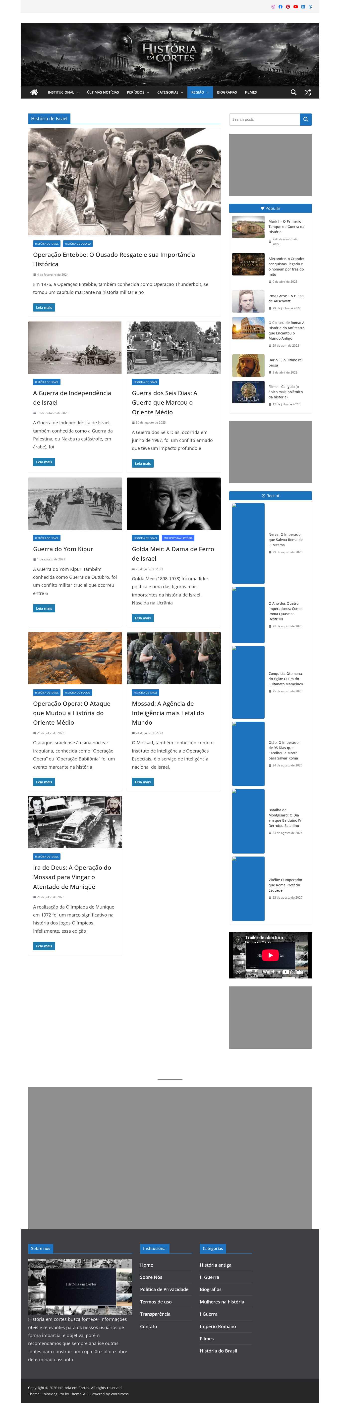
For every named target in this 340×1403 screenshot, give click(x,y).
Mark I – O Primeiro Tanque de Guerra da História (286, 226)
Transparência (155, 1314)
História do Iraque (77, 692)
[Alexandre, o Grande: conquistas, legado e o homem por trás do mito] (248, 264)
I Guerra (209, 1314)
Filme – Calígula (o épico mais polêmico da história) (286, 391)
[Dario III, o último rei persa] (248, 365)
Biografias (227, 92)
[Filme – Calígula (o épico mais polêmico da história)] (248, 392)
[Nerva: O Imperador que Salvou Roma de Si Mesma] (248, 543)
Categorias (167, 92)
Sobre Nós (151, 1277)
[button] (76, 92)
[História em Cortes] (170, 27)
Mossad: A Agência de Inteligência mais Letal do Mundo (168, 713)
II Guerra (209, 1277)
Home (146, 1265)
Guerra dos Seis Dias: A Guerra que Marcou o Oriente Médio (164, 402)
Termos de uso (156, 1302)
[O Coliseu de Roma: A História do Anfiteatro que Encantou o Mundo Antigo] (248, 328)
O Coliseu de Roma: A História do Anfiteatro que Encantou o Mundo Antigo (286, 330)
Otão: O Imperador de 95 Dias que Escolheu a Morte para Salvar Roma (284, 750)
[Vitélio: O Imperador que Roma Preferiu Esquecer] (248, 889)
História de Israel (46, 243)
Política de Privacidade (164, 1289)
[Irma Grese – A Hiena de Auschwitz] (248, 301)
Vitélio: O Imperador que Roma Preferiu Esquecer (285, 885)
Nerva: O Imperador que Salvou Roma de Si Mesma (286, 539)
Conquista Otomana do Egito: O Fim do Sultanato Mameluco (286, 678)
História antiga (215, 1265)
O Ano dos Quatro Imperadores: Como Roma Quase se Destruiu (285, 611)
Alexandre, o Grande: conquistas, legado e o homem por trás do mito (286, 266)
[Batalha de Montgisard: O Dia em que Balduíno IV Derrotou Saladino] (248, 821)
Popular (273, 208)
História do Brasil (218, 1351)
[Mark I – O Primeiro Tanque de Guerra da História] (248, 227)
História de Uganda (78, 243)
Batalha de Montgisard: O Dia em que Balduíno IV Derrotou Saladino (285, 818)
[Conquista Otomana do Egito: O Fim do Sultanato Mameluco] (248, 682)
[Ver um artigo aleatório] (308, 92)
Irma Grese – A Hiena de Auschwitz (286, 298)
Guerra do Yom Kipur (63, 549)
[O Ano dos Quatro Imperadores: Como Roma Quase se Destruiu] (248, 615)
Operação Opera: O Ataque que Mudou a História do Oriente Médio (72, 713)
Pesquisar (306, 119)
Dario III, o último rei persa (286, 363)
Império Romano (218, 1326)
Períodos (135, 92)
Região (197, 92)
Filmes (251, 92)
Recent (273, 495)
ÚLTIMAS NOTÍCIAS (103, 92)
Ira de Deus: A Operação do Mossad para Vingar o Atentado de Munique (72, 877)
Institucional (61, 92)
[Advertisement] (270, 165)
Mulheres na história (178, 538)
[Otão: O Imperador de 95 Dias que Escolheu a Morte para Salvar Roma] (248, 754)
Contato (148, 1326)
